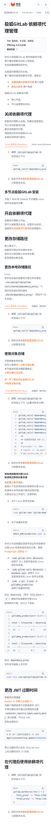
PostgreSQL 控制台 (14, 551)
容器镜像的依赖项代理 (22, 82)
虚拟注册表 (17, 86)
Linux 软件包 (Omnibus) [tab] (16, 144)
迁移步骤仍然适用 (14, 372)
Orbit (39, 12)
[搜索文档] (38, 4)
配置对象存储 (13, 482)
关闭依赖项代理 (19, 228)
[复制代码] (43, 165)
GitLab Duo (27, 12)
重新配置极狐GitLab (33, 178)
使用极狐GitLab (11, 12)
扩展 (47, 12)
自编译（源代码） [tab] (40, 306)
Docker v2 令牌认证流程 (17, 701)
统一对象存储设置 (25, 364)
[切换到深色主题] (46, 4)
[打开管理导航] (5, 4)
